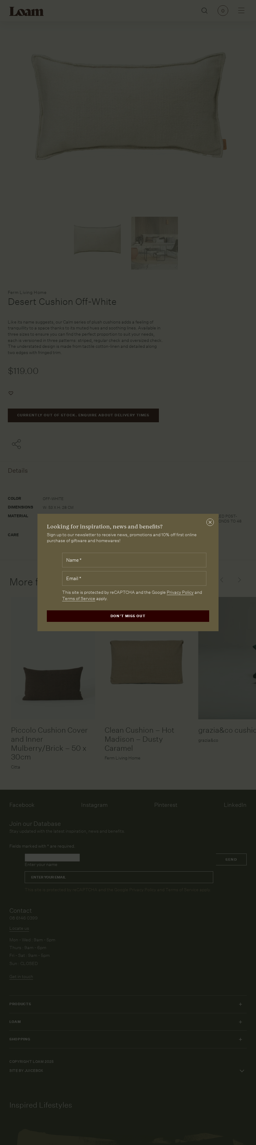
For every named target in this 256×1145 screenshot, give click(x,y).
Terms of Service (78, 598)
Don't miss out (128, 616)
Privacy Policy (180, 592)
